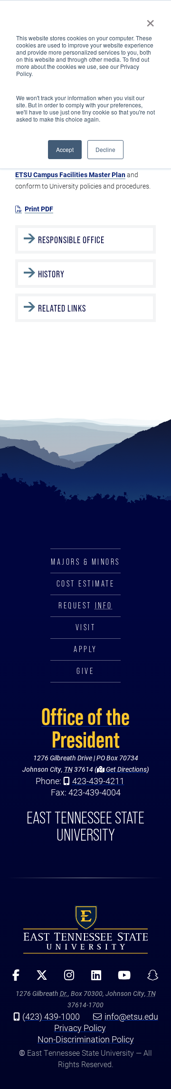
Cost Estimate (86, 583)
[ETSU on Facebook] (13, 978)
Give (85, 671)
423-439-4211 (98, 780)
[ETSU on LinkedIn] (92, 978)
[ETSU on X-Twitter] (39, 978)
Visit (86, 627)
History (51, 274)
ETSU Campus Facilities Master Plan (70, 174)
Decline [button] (105, 149)
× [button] (150, 20)
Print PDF (39, 208)
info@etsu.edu (131, 1016)
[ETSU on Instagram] (66, 978)
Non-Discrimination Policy (86, 1039)
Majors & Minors (85, 562)
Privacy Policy (80, 1027)
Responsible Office (71, 240)
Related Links (62, 308)
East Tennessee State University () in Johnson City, (85, 929)
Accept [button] (65, 149)
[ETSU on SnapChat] (149, 978)
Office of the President (85, 728)
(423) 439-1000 (51, 1016)
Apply (85, 649)
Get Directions (125, 769)
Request (85, 605)
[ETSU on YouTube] (120, 978)
